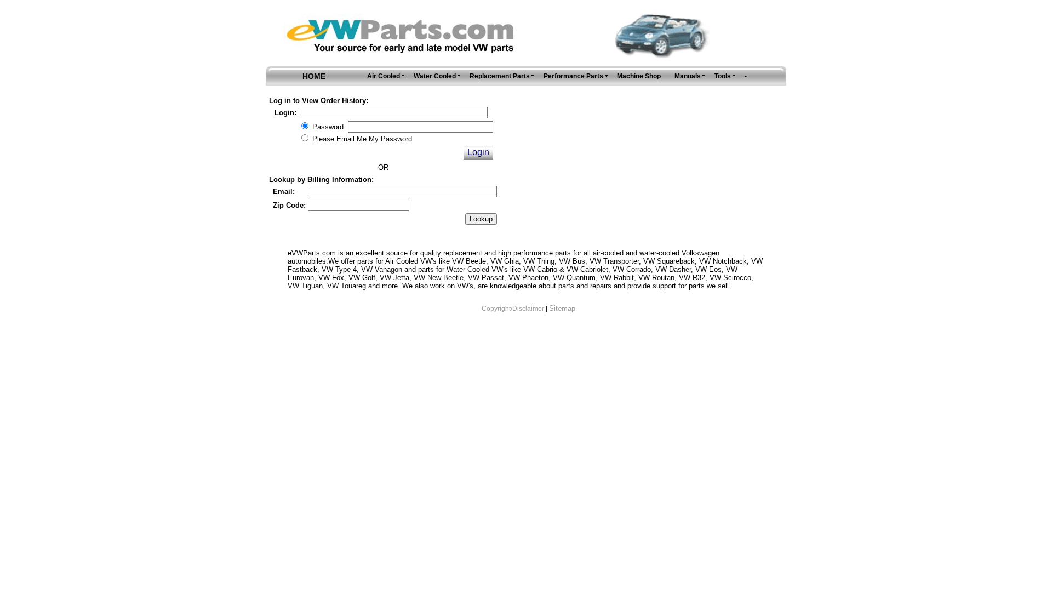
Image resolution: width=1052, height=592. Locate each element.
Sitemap (562, 308)
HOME (313, 76)
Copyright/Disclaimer (513, 308)
